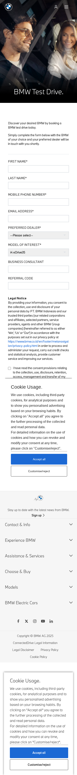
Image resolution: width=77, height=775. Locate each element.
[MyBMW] (56, 7)
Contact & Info (17, 524)
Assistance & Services (24, 555)
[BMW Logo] (8, 7)
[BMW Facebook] (18, 622)
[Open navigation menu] (66, 7)
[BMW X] (26, 622)
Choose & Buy (18, 571)
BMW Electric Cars (21, 602)
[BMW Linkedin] (51, 622)
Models (11, 587)
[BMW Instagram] (35, 622)
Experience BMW (20, 540)
